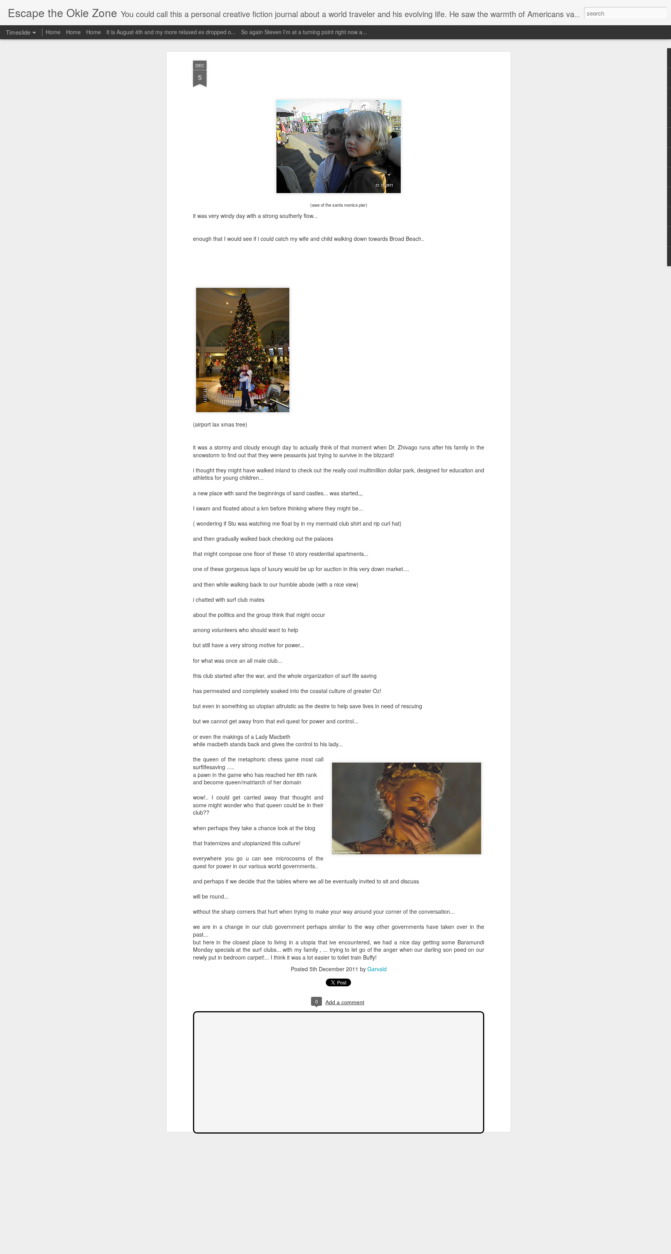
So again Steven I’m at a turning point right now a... (304, 32)
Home (53, 32)
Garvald (377, 969)
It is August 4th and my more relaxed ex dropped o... (171, 32)
